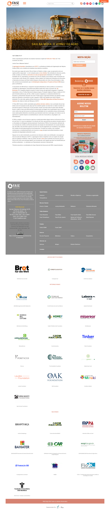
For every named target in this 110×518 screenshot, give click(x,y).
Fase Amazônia (44, 214)
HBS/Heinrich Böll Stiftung (22, 326)
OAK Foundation (55, 386)
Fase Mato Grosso (91, 214)
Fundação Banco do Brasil (22, 474)
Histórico (42, 195)
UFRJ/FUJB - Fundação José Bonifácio (22, 495)
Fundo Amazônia (55, 346)
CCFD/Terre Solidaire (88, 278)
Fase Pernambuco (44, 217)
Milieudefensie (22, 346)
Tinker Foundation (88, 346)
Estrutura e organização (92, 195)
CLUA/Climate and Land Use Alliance (55, 306)
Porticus (22, 366)
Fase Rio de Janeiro (60, 217)
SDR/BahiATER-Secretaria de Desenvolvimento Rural (22, 453)
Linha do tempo (59, 195)
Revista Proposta (44, 236)
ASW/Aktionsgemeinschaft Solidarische (22, 306)
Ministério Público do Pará (88, 433)
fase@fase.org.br (21, 218)
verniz (43, 138)
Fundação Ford (55, 278)
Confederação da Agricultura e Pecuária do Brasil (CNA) (46, 82)
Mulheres (73, 206)
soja (41, 130)
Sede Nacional (90, 217)
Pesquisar (79, 65)
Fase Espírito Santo (76, 214)
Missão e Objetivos (76, 195)
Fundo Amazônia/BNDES (55, 433)
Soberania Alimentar (91, 206)
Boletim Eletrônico (75, 244)
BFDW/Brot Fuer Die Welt (22, 278)
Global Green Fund (88, 366)
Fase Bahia (58, 214)
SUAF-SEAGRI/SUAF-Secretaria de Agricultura (88, 453)
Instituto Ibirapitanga (22, 433)
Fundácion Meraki (88, 386)
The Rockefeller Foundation (55, 366)
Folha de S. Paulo (50, 58)
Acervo (42, 232)
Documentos (89, 236)
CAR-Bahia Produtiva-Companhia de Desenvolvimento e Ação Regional (55, 454)
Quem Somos (43, 192)
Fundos (42, 224)
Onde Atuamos (44, 211)
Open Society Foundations (22, 406)
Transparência (43, 198)
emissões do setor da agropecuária (37, 75)
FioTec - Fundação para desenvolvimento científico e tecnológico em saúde (88, 475)
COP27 (36, 66)
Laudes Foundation (22, 386)
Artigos (57, 244)
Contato (42, 249)
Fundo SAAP (58, 227)
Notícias (42, 244)
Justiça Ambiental (60, 206)
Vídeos (72, 236)
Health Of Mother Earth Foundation (55, 326)
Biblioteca (57, 236)
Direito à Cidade (44, 206)
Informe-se (43, 241)
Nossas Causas (44, 203)
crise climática (43, 73)
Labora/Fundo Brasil (88, 306)
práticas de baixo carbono (43, 104)
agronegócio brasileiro (19, 66)
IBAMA (55, 474)
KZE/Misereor (88, 326)
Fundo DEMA (43, 227)
